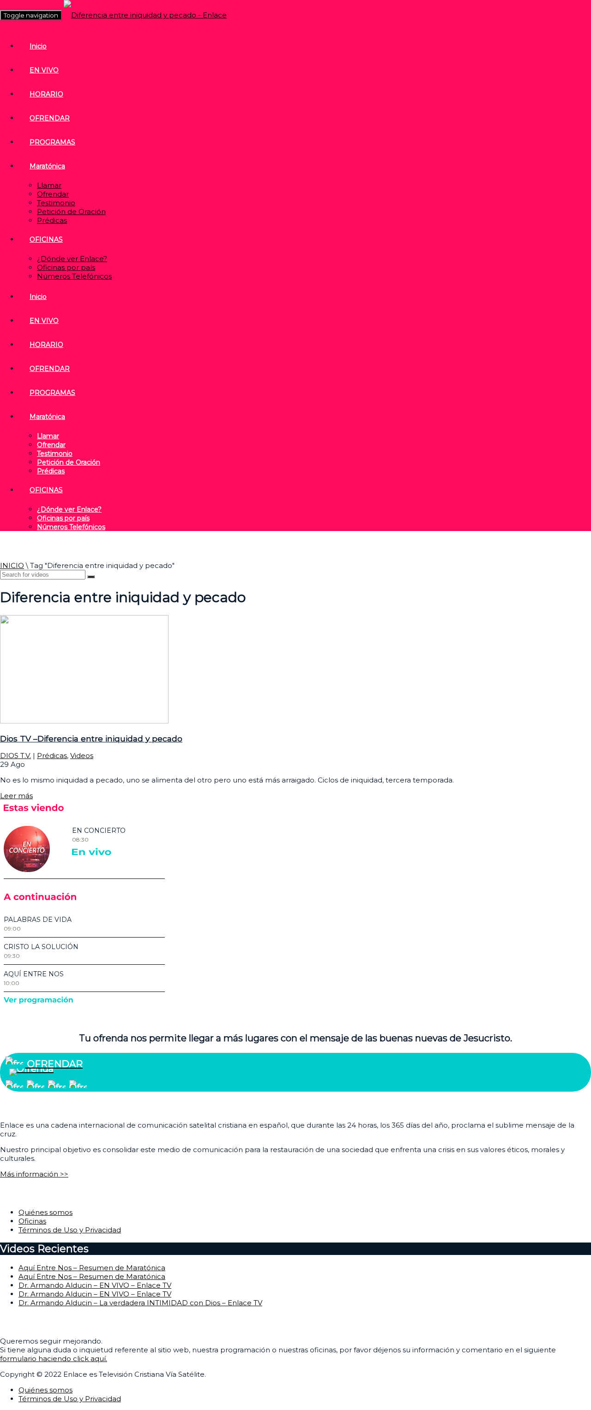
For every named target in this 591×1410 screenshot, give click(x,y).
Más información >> (34, 1174)
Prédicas (52, 220)
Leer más (16, 795)
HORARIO (46, 94)
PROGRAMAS (52, 142)
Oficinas (32, 1221)
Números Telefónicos (74, 276)
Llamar (49, 185)
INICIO (12, 565)
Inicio (38, 46)
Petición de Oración (71, 211)
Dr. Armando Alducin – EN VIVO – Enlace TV (94, 1285)
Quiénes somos (45, 1212)
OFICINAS (46, 239)
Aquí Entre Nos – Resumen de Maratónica (91, 1267)
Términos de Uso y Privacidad (69, 1229)
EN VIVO (44, 70)
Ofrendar (53, 194)
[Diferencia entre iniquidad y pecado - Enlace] (145, 15)
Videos (81, 755)
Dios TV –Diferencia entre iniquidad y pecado (91, 738)
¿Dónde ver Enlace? (72, 258)
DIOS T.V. (15, 755)
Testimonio (56, 202)
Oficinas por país (66, 267)
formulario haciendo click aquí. (53, 1358)
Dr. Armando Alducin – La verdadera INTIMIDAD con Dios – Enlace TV (140, 1302)
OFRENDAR (50, 118)
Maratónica (47, 166)
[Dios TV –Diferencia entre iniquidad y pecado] (84, 721)
